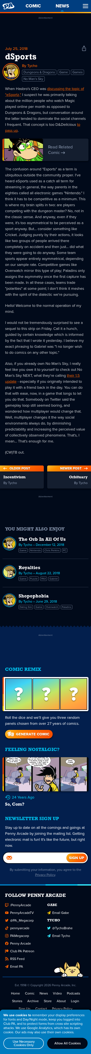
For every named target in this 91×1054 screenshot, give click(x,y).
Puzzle (34, 579)
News (44, 993)
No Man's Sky (33, 78)
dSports (20, 57)
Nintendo (35, 550)
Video (57, 993)
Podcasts (73, 993)
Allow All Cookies (67, 1043)
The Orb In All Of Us (42, 539)
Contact (41, 1008)
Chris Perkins (51, 550)
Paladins (66, 607)
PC (64, 550)
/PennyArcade (20, 905)
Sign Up (24, 1008)
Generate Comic (32, 734)
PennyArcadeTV (22, 912)
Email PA (16, 966)
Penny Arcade (20, 943)
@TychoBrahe (62, 928)
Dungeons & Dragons (39, 72)
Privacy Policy (45, 874)
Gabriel (54, 579)
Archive (33, 1001)
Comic (29, 993)
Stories (17, 1001)
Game (63, 72)
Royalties (29, 567)
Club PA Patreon (22, 951)
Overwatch (52, 607)
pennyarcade (19, 928)
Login (75, 1001)
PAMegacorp (19, 935)
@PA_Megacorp (22, 920)
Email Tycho (61, 935)
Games (77, 72)
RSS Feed (17, 958)
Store (48, 1001)
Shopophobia (34, 596)
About (61, 1001)
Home (15, 993)
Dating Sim (26, 607)
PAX (43, 579)
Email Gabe (60, 912)
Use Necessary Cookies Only (24, 1043)
